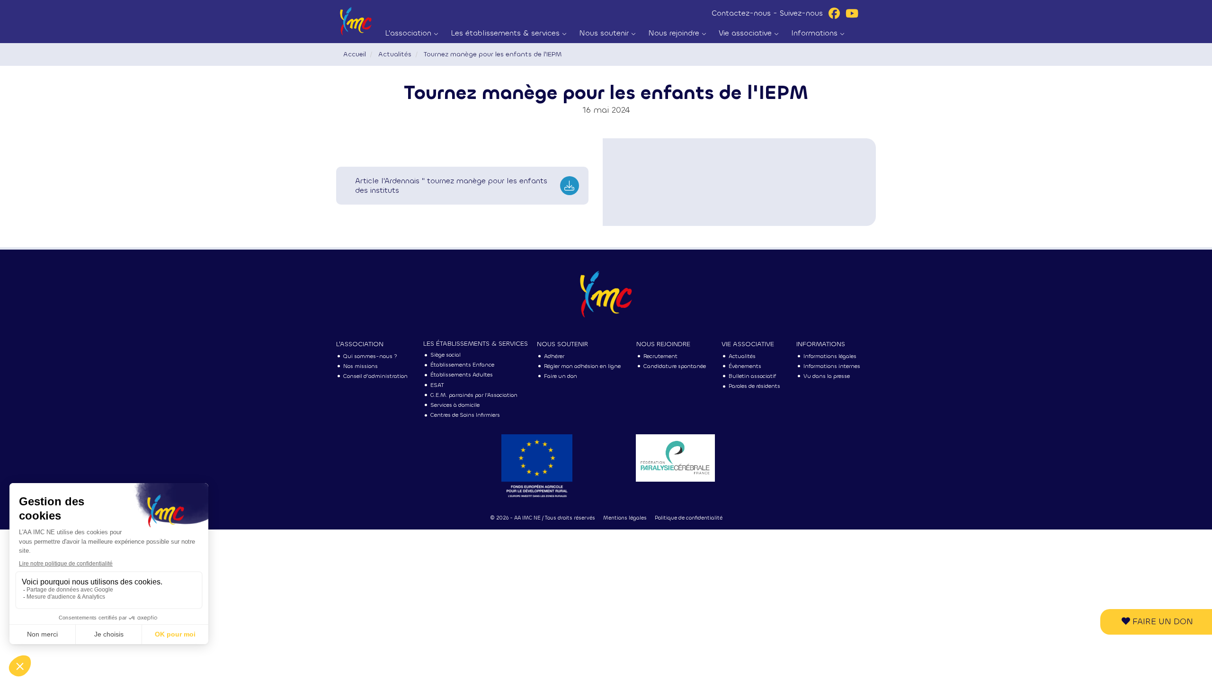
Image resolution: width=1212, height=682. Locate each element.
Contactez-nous (741, 13)
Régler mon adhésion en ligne (582, 366)
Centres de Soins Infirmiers (465, 415)
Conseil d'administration (375, 376)
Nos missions (360, 366)
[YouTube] (852, 13)
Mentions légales (625, 517)
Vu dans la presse (826, 376)
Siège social (445, 355)
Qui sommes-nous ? (370, 356)
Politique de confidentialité (688, 517)
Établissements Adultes (461, 374)
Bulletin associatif (752, 376)
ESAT (437, 385)
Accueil (354, 54)
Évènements (745, 366)
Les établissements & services (506, 33)
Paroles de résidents (754, 386)
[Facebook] (834, 13)
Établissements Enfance (462, 364)
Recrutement (660, 356)
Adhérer (554, 356)
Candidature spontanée (674, 366)
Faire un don (1161, 621)
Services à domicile (455, 405)
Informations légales (829, 356)
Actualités (394, 54)
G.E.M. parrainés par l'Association (473, 395)
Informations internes (831, 366)
